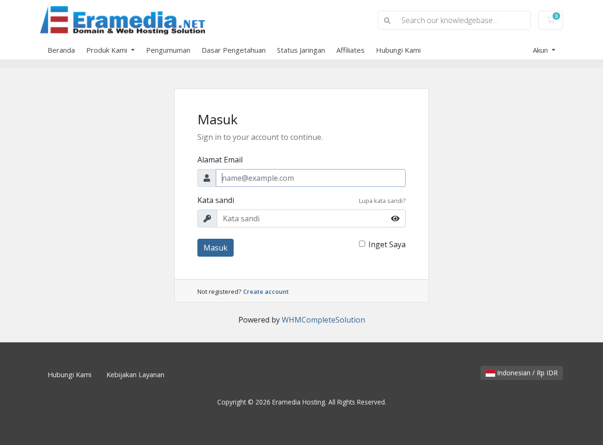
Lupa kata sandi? (382, 200)
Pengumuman (168, 50)
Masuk (216, 248)
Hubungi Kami (398, 50)
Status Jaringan (301, 50)
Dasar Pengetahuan (234, 50)
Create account (266, 291)
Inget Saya (387, 244)
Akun (541, 50)
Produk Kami (107, 50)
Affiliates (350, 50)
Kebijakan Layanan (135, 374)
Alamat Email (220, 159)
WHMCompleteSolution (323, 320)
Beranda (61, 50)
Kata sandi (215, 200)
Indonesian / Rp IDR (526, 372)
